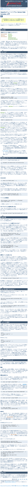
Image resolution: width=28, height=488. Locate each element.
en (18, 479)
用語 (15, 485)
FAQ (13, 485)
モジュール (3, 485)
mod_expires (4, 36)
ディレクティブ (8, 485)
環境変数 (24, 384)
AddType (10, 36)
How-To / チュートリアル (5, 9)
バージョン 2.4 (23, 8)
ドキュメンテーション (14, 8)
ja (24, 479)
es (20, 479)
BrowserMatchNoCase (13, 39)
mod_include (4, 34)
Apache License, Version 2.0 (10, 481)
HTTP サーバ (6, 8)
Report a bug (25, 485)
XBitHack (10, 35)
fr (22, 479)
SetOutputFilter (12, 37)
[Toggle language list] (1, 16)
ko (26, 479)
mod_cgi (3, 35)
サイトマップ (19, 485)
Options (10, 34)
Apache (1, 8)
